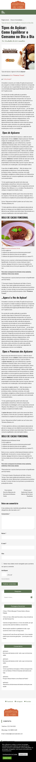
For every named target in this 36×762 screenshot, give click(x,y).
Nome (3, 533)
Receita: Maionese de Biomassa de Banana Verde (9, 494)
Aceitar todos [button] (7, 758)
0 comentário (21, 41)
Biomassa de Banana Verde (12, 248)
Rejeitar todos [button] (23, 754)
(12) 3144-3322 (11, 726)
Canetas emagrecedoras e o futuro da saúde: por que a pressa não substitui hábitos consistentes (18, 623)
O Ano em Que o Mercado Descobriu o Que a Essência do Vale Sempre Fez (18, 618)
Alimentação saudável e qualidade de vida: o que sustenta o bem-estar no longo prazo (16, 629)
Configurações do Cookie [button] (10, 754)
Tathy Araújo (7, 79)
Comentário (5, 514)
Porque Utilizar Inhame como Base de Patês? (15, 678)
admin (4, 651)
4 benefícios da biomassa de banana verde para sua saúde (17, 685)
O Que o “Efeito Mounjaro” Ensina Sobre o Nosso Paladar (16, 612)
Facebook (10, 701)
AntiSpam (4, 570)
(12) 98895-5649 (12, 730)
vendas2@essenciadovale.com (14, 734)
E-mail (3, 543)
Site (2, 553)
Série (17, 75)
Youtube (28, 701)
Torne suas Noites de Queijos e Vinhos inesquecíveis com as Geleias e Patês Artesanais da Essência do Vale (17, 671)
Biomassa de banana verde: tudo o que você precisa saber (17, 654)
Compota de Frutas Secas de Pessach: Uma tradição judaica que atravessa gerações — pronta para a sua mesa (18, 636)
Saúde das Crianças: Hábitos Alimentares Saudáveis (27, 494)
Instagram (19, 701)
